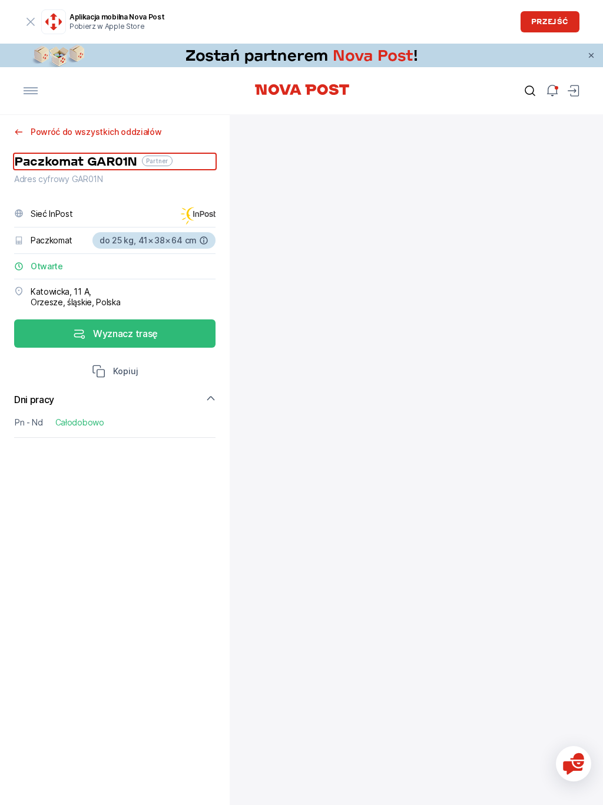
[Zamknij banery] (591, 55)
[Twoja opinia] (573, 763)
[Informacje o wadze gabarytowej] (203, 240)
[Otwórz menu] (31, 90)
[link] (301, 55)
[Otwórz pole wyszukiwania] (530, 91)
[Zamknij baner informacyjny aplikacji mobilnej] (31, 22)
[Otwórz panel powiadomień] (552, 91)
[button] (115, 372)
